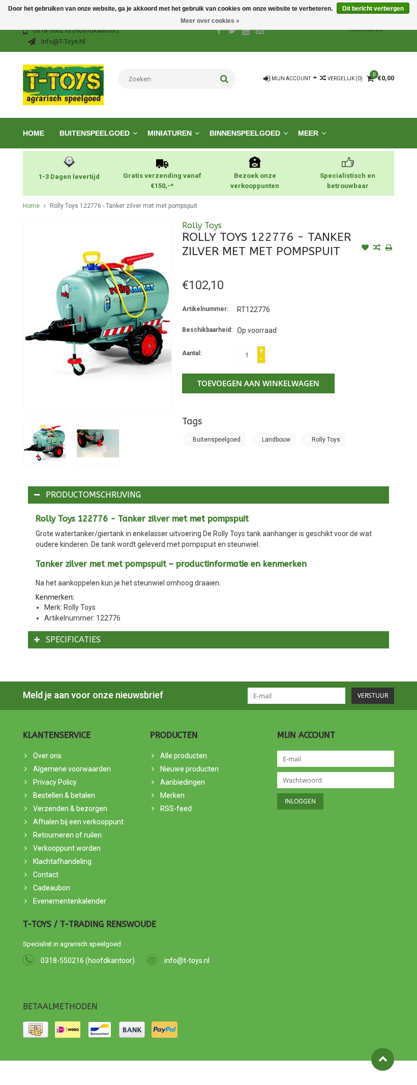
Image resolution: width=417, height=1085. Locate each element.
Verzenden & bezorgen (70, 808)
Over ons (47, 756)
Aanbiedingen (182, 782)
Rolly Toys (202, 225)
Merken (172, 795)
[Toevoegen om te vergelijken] (376, 248)
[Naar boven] (382, 1059)
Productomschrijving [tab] (93, 495)
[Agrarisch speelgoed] (63, 84)
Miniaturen (169, 133)
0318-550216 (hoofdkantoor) (88, 960)
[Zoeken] (224, 79)
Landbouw (276, 439)
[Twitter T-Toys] (232, 31)
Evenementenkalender (69, 901)
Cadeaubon (51, 888)
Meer (308, 133)
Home (33, 133)
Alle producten (183, 756)
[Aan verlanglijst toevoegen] (365, 248)
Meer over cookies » (210, 20)
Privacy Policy (55, 782)
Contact (45, 875)
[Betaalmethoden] (35, 1029)
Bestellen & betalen (64, 795)
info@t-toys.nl (187, 960)
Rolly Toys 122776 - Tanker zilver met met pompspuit (123, 205)
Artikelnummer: (205, 309)
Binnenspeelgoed (245, 133)
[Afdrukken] (388, 248)
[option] (44, 443)
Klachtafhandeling (62, 861)
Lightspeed (205, 1072)
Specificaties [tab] (73, 639)
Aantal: (191, 353)
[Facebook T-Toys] (218, 31)
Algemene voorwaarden (72, 769)
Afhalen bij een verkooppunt (78, 822)
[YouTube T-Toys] (246, 31)
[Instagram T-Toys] (259, 31)
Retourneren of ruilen (67, 835)
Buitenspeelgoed (94, 133)
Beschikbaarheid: (207, 329)
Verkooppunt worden (67, 848)
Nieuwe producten (189, 769)
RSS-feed (176, 808)
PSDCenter (137, 1072)
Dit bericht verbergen (373, 8)
